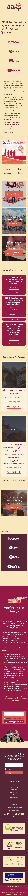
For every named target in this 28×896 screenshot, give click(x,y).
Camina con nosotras (15, 194)
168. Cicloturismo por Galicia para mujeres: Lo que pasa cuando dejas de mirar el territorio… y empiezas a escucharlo (14, 304)
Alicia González (21, 892)
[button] (14, 13)
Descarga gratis (15, 253)
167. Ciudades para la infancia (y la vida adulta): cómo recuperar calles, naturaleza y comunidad (14, 329)
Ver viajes (15, 224)
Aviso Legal (14, 889)
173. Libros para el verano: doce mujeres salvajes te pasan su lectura (14, 280)
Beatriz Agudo (19, 894)
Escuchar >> (14, 288)
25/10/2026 (15, 429)
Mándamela (15, 507)
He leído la (14, 718)
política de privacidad (18, 718)
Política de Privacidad (14, 891)
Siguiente (22, 480)
